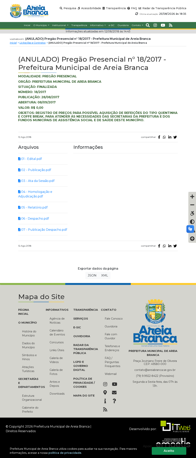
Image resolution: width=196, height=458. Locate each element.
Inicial (13, 42)
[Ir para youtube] (163, 25)
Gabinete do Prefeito (30, 409)
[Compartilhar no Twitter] (175, 137)
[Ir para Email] (114, 393)
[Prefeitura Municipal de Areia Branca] (29, 11)
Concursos (57, 342)
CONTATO (108, 310)
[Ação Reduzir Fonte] (192, 205)
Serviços (80, 318)
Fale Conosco (114, 318)
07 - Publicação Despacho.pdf (43, 229)
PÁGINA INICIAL (23, 312)
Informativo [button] (97, 25)
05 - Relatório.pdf (34, 207)
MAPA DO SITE (84, 395)
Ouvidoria (111, 326)
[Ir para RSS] (105, 409)
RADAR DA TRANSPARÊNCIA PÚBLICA (84, 349)
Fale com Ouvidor (111, 336)
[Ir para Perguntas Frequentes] (114, 401)
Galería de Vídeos (56, 360)
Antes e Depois (55, 384)
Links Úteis (57, 350)
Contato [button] (136, 25)
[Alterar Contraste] (192, 222)
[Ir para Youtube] (114, 384)
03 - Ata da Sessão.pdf (37, 181)
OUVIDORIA (81, 336)
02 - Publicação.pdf (35, 170)
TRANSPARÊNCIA (84, 310)
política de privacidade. (65, 453)
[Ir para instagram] (155, 25)
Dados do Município (28, 345)
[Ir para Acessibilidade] (192, 213)
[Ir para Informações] (105, 401)
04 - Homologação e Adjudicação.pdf (35, 194)
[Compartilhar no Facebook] (159, 137)
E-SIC (77, 327)
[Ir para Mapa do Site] (105, 393)
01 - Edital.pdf (31, 159)
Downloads (57, 393)
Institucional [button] (59, 25)
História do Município (29, 333)
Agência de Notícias (57, 320)
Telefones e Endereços (112, 348)
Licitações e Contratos (33, 42)
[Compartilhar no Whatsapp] (164, 137)
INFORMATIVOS (57, 310)
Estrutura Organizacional (31, 398)
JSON (92, 275)
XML (104, 275)
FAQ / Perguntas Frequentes (112, 362)
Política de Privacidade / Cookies (84, 382)
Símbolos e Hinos (29, 357)
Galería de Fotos (56, 372)
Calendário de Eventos (57, 332)
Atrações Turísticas (28, 369)
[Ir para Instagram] (105, 384)
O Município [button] (40, 25)
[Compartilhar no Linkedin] (169, 137)
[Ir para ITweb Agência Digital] (173, 429)
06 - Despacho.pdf (34, 218)
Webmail (111, 374)
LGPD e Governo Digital (80, 366)
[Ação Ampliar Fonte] (192, 196)
